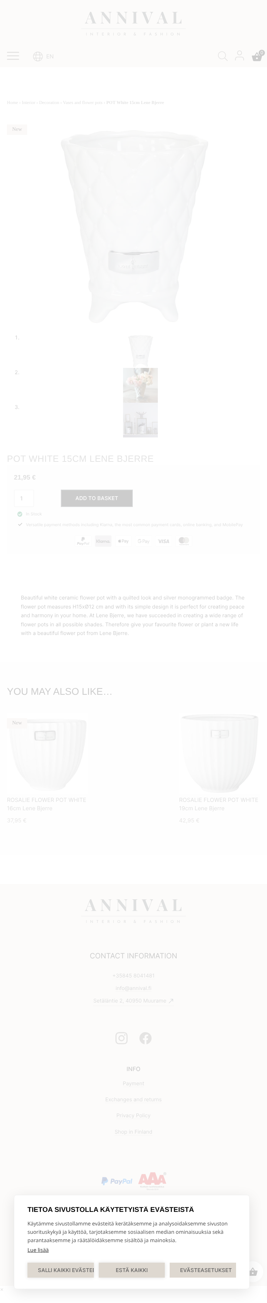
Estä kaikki (132, 1270)
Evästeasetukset (206, 1270)
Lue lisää (38, 1250)
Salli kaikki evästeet (66, 1270)
